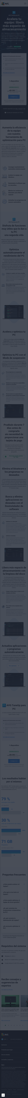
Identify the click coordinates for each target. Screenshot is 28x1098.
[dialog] (14, 549)
